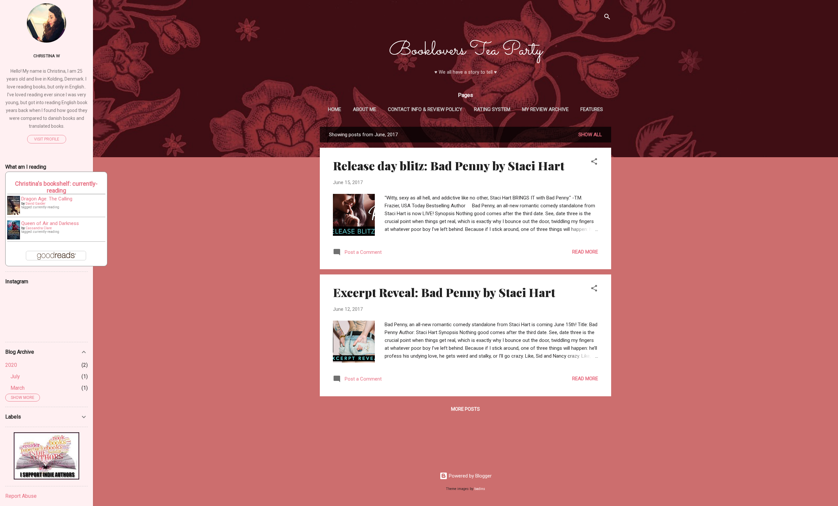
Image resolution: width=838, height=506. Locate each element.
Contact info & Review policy (425, 109)
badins (479, 489)
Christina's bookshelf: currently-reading (56, 187)
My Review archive (545, 109)
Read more (585, 252)
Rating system (492, 109)
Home (334, 109)
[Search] (607, 18)
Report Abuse (21, 496)
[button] (594, 163)
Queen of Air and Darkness (50, 223)
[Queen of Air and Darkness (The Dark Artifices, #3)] (13, 238)
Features (591, 109)
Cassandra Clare (39, 228)
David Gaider (36, 203)
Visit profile (46, 139)
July (15, 376)
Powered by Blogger (469, 476)
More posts (465, 409)
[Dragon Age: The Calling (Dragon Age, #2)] (13, 213)
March (17, 388)
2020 (11, 365)
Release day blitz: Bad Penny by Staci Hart (448, 165)
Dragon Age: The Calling (46, 199)
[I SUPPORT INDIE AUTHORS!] (46, 478)
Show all (590, 135)
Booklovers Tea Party (465, 50)
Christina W (46, 55)
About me (364, 109)
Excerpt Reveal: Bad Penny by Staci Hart (444, 292)
